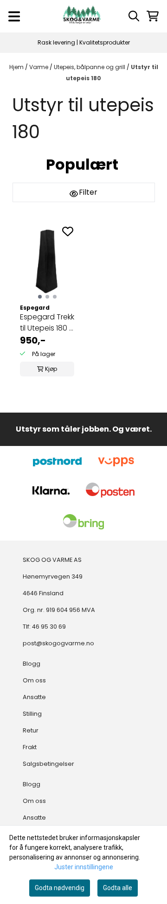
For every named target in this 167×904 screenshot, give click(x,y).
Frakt (30, 747)
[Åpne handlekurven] (152, 16)
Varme (39, 67)
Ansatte (34, 697)
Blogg (31, 664)
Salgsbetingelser (48, 764)
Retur (31, 730)
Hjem (17, 67)
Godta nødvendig (59, 887)
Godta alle (117, 887)
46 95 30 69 (49, 626)
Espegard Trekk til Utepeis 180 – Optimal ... (47, 323)
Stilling (32, 714)
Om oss (34, 680)
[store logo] (81, 16)
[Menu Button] (14, 16)
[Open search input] (133, 16)
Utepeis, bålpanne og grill (90, 67)
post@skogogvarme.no (58, 643)
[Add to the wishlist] (67, 231)
